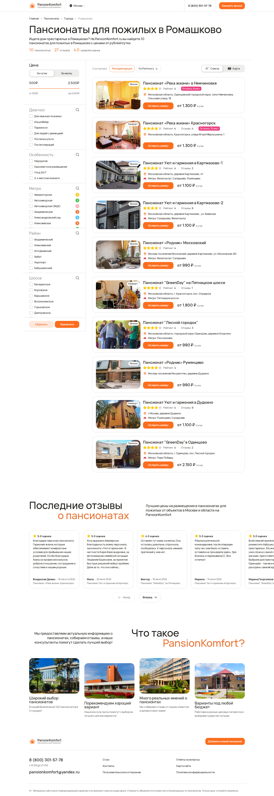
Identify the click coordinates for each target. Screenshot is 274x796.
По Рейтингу (146, 68)
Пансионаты (51, 18)
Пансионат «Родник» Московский (174, 242)
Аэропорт (40, 262)
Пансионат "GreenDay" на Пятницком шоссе (184, 282)
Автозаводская (56, 200)
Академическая (56, 212)
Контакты (108, 766)
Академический (43, 239)
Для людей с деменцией (48, 133)
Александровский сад (56, 217)
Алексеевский (42, 245)
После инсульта (44, 139)
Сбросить (41, 324)
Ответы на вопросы (188, 759)
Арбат (38, 256)
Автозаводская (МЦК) (56, 206)
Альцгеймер (41, 122)
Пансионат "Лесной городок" (170, 322)
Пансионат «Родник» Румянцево (173, 362)
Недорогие (41, 161)
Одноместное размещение (50, 166)
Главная (34, 18)
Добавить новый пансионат (225, 741)
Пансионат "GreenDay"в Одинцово (175, 442)
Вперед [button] (147, 597)
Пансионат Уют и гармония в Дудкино (178, 402)
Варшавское (41, 295)
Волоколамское (43, 301)
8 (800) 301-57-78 (199, 5)
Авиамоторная (56, 194)
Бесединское (42, 284)
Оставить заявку (158, 106)
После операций (44, 144)
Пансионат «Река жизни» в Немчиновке (180, 83)
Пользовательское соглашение (122, 772)
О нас (106, 759)
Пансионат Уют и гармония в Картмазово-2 (183, 202)
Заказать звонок (232, 5)
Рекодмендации (122, 68)
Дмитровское (42, 313)
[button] (137, 95)
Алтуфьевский (42, 251)
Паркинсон (41, 127)
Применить (67, 324)
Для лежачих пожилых (48, 116)
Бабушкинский (43, 268)
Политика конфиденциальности (195, 772)
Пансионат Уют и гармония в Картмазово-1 (183, 162)
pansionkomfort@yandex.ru (54, 772)
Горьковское (42, 307)
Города (68, 18)
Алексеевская (56, 223)
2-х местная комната (47, 178)
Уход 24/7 (40, 172)
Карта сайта (183, 766)
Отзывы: (187, 128)
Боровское (40, 290)
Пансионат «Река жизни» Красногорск (179, 123)
